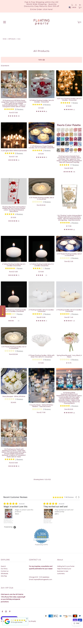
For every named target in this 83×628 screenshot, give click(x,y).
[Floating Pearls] (7, 624)
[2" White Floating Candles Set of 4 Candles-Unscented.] (14, 249)
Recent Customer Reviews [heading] (15, 497)
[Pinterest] (9, 612)
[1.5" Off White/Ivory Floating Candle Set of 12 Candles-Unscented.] (14, 294)
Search (3, 566)
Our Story (4, 568)
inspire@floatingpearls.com (43, 579)
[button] (76, 497)
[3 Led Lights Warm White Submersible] (14, 135)
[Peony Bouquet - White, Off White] (14, 381)
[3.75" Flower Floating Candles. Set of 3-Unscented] (41, 186)
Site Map (4, 576)
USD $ (74, 7)
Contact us (4, 571)
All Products (11, 39)
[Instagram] (6, 612)
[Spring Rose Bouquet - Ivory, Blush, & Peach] (69, 340)
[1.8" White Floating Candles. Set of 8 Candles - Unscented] (41, 84)
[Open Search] (72, 5)
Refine (40, 60)
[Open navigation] (4, 22)
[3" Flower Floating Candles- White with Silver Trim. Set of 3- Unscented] (41, 340)
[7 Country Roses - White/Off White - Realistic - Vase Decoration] (41, 385)
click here (47, 9)
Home (4, 39)
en (80, 5)
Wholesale (4, 573)
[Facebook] (2, 612)
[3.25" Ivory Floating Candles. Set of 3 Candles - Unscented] (69, 83)
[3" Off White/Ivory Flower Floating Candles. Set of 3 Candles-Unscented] (41, 133)
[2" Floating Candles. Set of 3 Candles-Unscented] (41, 294)
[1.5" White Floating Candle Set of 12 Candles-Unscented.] (41, 249)
